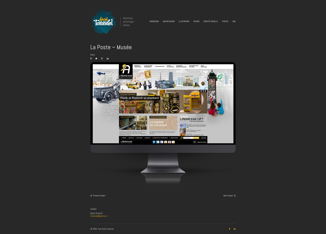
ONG (234, 21)
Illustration (184, 21)
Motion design (169, 21)
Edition (196, 21)
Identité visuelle (211, 21)
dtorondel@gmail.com (98, 216)
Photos (225, 21)
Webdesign (154, 21)
